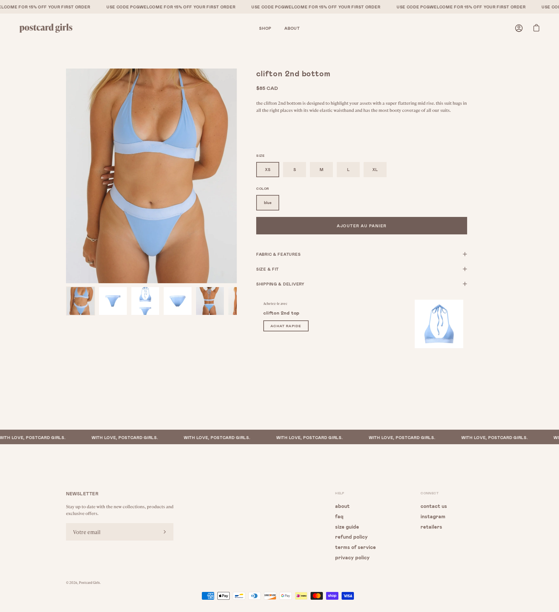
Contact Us (434, 506)
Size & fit (267, 269)
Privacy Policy (352, 557)
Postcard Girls (89, 582)
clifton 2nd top (281, 313)
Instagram (433, 516)
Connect (430, 493)
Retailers (431, 526)
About (342, 506)
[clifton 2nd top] (439, 324)
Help (340, 493)
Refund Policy (351, 536)
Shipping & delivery (280, 284)
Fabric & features (278, 254)
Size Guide (347, 526)
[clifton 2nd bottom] (80, 301)
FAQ (339, 516)
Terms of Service (355, 547)
